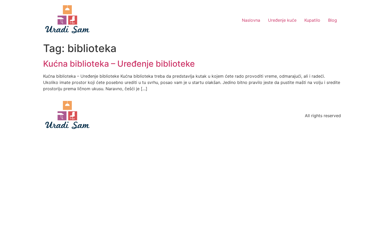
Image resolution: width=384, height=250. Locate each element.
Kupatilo (312, 20)
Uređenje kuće (282, 20)
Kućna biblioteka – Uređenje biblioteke (119, 64)
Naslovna (251, 20)
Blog (332, 20)
